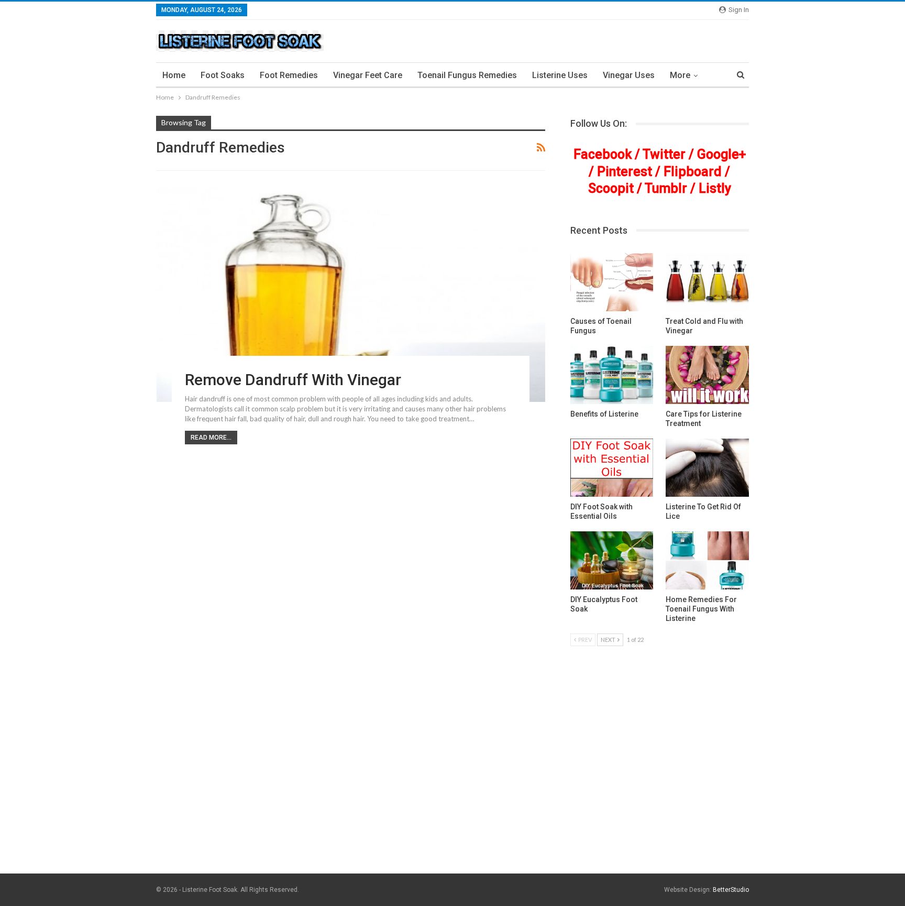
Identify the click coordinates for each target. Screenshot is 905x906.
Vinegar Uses (629, 75)
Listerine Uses (560, 75)
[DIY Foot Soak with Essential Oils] (612, 468)
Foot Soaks (223, 75)
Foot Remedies (289, 75)
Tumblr (666, 188)
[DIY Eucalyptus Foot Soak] (612, 560)
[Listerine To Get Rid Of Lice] (707, 468)
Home (173, 75)
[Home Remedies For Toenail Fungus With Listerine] (707, 560)
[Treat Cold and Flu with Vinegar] (707, 282)
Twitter (664, 154)
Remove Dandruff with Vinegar (293, 379)
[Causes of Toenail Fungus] (612, 282)
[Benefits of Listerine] (612, 375)
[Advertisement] (452, 792)
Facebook (602, 154)
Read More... (211, 437)
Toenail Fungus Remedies (467, 75)
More (680, 75)
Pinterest (624, 171)
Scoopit (611, 188)
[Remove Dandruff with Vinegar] (350, 294)
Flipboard (693, 171)
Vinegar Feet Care (367, 75)
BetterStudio (731, 889)
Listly (715, 188)
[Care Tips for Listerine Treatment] (707, 375)
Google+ (721, 154)
